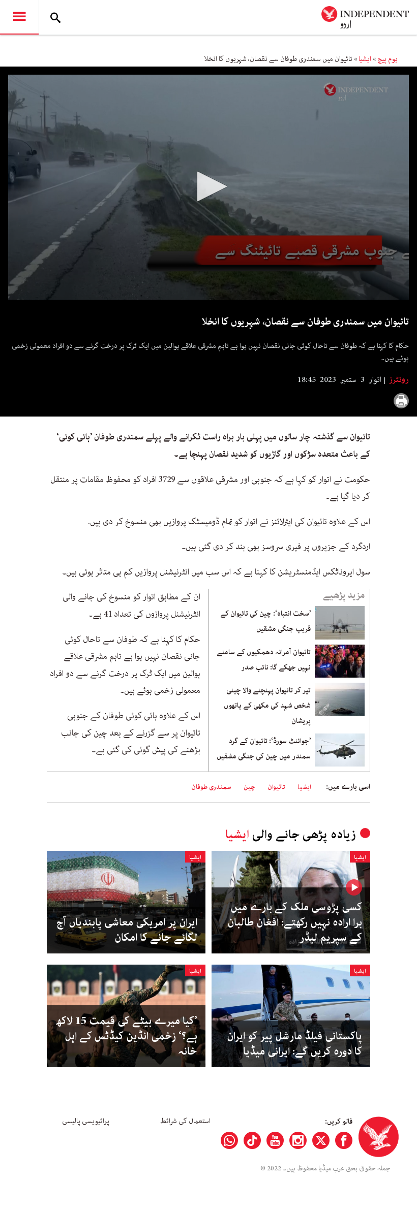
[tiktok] (252, 1140)
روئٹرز (398, 380)
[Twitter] (321, 1140)
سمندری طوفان (211, 787)
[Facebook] (343, 1140)
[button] (208, 186)
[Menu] (19, 17)
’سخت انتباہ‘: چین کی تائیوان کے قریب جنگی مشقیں (265, 621)
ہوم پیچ (387, 59)
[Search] (55, 17)
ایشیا (365, 59)
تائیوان (276, 787)
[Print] (401, 400)
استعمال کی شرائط (185, 1121)
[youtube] (275, 1140)
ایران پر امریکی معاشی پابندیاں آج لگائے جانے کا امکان (126, 930)
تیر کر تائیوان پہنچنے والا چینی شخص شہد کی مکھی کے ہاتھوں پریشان (267, 705)
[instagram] (298, 1140)
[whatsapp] (229, 1140)
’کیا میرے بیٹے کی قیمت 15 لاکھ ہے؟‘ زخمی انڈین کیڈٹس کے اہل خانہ (126, 1036)
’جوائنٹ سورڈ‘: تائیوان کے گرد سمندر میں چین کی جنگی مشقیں (264, 749)
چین (249, 787)
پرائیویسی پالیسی (85, 1121)
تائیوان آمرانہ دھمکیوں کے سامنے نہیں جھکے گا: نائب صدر (264, 660)
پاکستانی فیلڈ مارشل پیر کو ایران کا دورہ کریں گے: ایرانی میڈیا (294, 1044)
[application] (208, 187)
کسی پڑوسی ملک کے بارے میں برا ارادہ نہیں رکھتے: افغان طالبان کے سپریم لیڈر (294, 922)
